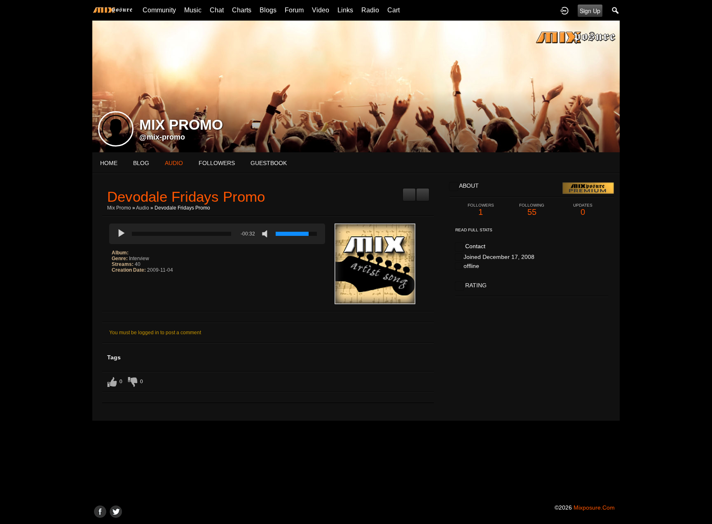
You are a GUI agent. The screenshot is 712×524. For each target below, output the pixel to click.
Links (345, 10)
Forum (294, 10)
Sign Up (590, 11)
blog (141, 163)
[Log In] (564, 10)
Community (159, 10)
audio (174, 163)
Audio (142, 208)
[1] (115, 287)
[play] (121, 234)
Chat (217, 10)
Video (320, 10)
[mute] (267, 234)
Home (108, 163)
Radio (370, 10)
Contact (475, 246)
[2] (118, 287)
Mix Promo (119, 208)
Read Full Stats (473, 230)
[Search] (615, 10)
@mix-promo (162, 137)
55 (531, 210)
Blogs (268, 10)
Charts (241, 10)
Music (192, 10)
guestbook (269, 163)
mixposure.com (594, 507)
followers (217, 163)
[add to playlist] (409, 191)
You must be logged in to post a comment (155, 332)
